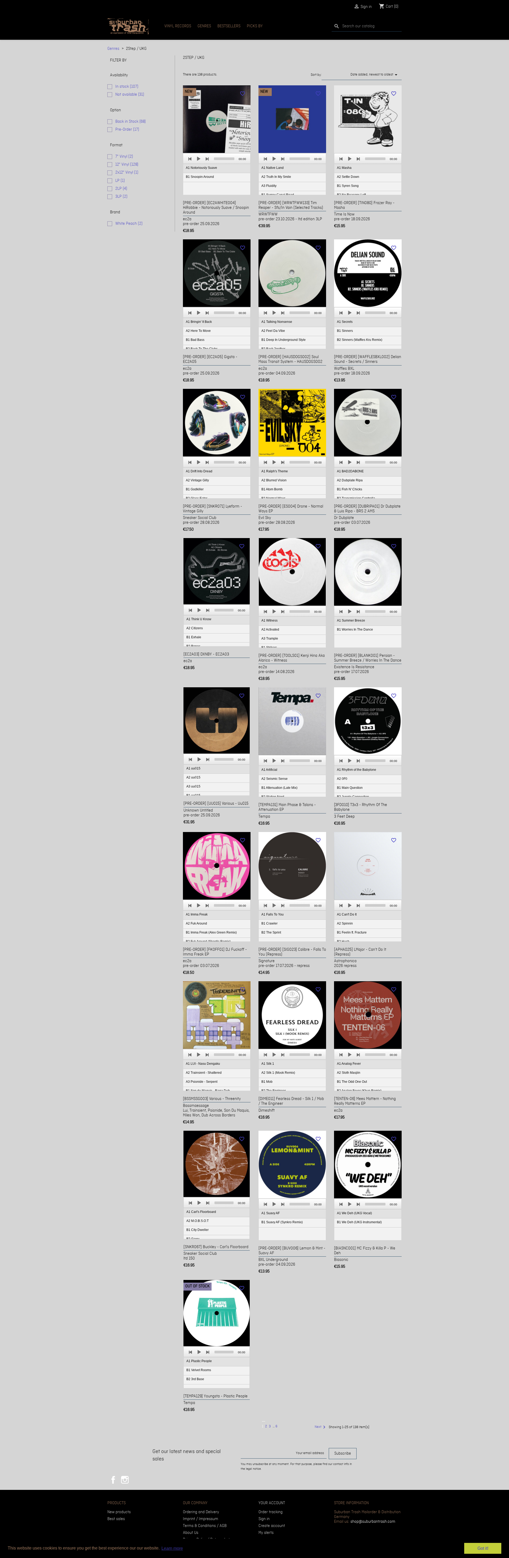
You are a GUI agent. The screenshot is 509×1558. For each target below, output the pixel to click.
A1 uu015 (193, 768)
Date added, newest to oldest (374, 75)
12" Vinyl (126, 164)
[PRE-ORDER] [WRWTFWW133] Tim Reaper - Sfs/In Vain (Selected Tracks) (290, 205)
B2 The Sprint (271, 932)
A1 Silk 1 (267, 1064)
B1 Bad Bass (195, 340)
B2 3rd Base (195, 1379)
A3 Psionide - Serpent (201, 1082)
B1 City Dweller (197, 1230)
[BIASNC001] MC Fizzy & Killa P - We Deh (364, 1251)
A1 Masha (344, 168)
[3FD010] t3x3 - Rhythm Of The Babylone (360, 807)
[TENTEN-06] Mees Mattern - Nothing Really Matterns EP (365, 1101)
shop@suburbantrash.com (372, 1521)
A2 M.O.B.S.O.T (197, 1221)
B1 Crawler (269, 923)
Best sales (116, 1519)
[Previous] (190, 158)
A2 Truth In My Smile (276, 177)
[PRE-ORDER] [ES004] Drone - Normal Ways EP (290, 509)
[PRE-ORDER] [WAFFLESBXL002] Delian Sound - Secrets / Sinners (367, 359)
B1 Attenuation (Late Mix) (279, 788)
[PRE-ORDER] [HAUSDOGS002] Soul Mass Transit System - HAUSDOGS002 (290, 359)
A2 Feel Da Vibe (273, 331)
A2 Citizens (194, 628)
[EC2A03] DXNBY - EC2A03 (206, 654)
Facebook (113, 1480)
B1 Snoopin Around (200, 177)
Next (321, 1427)
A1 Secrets (345, 322)
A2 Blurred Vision (274, 480)
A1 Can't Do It (347, 914)
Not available (129, 94)
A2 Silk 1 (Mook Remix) (278, 1073)
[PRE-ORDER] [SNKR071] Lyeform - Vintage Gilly (212, 509)
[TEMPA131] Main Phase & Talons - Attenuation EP (287, 807)
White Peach (129, 223)
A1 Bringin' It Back (199, 322)
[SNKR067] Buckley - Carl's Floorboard (215, 1247)
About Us (190, 1532)
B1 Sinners (345, 331)
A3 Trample (269, 638)
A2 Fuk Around (196, 923)
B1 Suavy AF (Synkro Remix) (282, 1222)
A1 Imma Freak (197, 914)
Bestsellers (228, 26)
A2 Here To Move (198, 331)
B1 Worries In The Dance (355, 629)
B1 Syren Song (348, 186)
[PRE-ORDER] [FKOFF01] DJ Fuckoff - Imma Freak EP (215, 952)
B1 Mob (267, 1082)
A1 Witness (269, 620)
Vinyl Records (177, 26)
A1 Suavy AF (270, 1213)
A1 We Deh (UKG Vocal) (354, 1213)
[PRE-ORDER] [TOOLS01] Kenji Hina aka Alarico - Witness (291, 658)
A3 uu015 (193, 786)
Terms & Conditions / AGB (205, 1526)
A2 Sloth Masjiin (348, 1073)
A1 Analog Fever (349, 1064)
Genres (204, 26)
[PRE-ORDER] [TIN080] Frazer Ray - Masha (364, 205)
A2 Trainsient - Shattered (204, 1073)
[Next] (207, 158)
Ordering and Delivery (201, 1512)
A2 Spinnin (345, 923)
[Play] (198, 158)
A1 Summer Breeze (351, 620)
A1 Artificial (269, 770)
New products (119, 1512)
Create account (271, 1526)
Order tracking (270, 1512)
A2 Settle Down (348, 177)
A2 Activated (270, 629)
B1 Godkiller (195, 489)
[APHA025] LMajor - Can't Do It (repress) (360, 952)
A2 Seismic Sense (274, 779)
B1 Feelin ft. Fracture (352, 932)
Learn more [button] (172, 1548)
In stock (126, 86)
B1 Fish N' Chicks (349, 489)
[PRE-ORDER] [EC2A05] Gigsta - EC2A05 (210, 359)
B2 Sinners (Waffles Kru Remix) (359, 340)
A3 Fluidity (269, 186)
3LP (121, 196)
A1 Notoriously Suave (201, 168)
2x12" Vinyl (126, 172)
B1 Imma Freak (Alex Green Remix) (211, 932)
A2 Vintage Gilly (197, 480)
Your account (271, 1503)
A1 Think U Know (198, 619)
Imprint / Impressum (200, 1519)
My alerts (266, 1532)
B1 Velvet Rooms (198, 1370)
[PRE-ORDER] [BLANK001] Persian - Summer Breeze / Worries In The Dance (367, 658)
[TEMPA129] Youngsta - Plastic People (215, 1396)
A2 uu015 (193, 777)
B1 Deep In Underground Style (283, 340)
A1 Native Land (272, 168)
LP (120, 180)
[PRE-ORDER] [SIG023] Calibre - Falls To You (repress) (292, 952)
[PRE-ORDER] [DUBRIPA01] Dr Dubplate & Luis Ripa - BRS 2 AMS (367, 509)
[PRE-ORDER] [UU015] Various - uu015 (215, 803)
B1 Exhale (193, 637)
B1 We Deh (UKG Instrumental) (359, 1222)
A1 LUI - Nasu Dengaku (203, 1064)
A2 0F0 (342, 779)
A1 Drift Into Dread (199, 471)
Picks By (255, 26)
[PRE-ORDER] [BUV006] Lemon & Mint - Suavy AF (291, 1251)
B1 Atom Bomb (272, 489)
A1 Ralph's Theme (274, 471)
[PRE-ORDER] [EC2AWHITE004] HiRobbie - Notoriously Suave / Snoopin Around (216, 207)
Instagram (125, 1480)
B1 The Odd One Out (352, 1082)
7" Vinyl (124, 156)
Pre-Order (127, 129)
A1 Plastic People (199, 1361)
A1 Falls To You (272, 914)
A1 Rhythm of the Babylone (356, 770)
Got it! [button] (482, 1548)
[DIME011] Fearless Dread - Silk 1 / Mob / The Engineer (291, 1101)
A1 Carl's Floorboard (201, 1212)
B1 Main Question (350, 788)
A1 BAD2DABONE (350, 471)
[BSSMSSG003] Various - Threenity (212, 1099)
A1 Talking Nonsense (276, 322)
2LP (121, 188)
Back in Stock (130, 121)
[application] (217, 174)
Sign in (264, 1519)
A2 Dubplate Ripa (350, 480)
